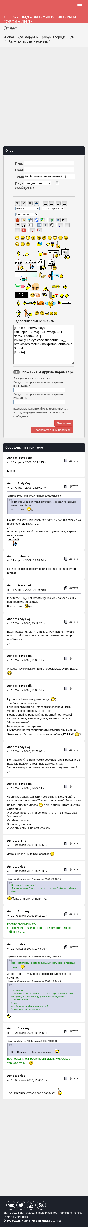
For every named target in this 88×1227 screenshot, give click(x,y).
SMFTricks (23, 1217)
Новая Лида (41, 1220)
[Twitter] (20, 1206)
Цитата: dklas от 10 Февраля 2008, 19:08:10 (33, 1041)
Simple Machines (46, 1212)
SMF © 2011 (27, 1212)
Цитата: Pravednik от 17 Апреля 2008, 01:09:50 (34, 495)
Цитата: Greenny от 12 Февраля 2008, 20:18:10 (34, 879)
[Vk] (10, 1206)
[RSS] (41, 1206)
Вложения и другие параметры (47, 372)
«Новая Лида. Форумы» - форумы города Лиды (39, 18)
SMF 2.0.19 (10, 1212)
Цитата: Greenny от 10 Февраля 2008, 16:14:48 (34, 981)
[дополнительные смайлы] (35, 321)
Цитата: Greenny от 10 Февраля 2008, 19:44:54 (34, 956)
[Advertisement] (44, 97)
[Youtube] (31, 1206)
